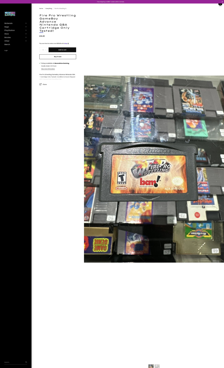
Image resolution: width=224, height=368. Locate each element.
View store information (48, 69)
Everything (49, 8)
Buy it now (57, 57)
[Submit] (26, 362)
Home (41, 8)
